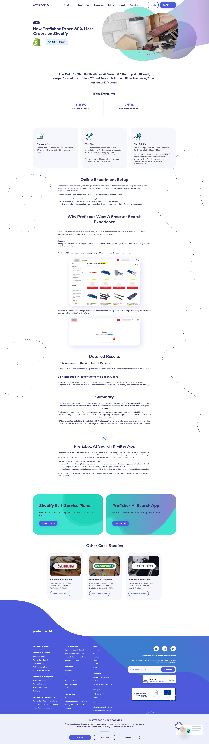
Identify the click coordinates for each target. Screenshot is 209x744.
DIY (66, 674)
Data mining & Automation (74, 653)
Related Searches (39, 684)
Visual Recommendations (42, 708)
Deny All (128, 737)
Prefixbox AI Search (41, 653)
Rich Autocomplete (40, 667)
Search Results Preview (42, 670)
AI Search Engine (39, 656)
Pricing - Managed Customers (76, 701)
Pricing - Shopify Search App (75, 705)
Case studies (69, 698)
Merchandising (38, 663)
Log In (153, 5)
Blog (95, 667)
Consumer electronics (72, 681)
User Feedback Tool (72, 660)
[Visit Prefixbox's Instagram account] (164, 648)
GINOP (95, 664)
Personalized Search (40, 660)
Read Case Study (60, 593)
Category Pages (39, 691)
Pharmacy (68, 670)
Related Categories (40, 687)
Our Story (97, 650)
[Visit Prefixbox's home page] (43, 5)
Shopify (96, 697)
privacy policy (97, 726)
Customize (104, 737)
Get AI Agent (168, 5)
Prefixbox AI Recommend (44, 697)
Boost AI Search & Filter (102, 711)
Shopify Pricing (48, 523)
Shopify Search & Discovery (103, 707)
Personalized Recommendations (45, 701)
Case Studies (83, 5)
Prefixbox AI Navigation (43, 677)
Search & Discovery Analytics (75, 657)
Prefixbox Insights (72, 646)
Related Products (39, 680)
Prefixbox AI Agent (41, 646)
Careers (96, 653)
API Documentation (100, 681)
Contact (96, 657)
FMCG (67, 677)
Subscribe (168, 669)
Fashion (67, 688)
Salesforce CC (98, 694)
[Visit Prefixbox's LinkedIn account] (173, 648)
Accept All (80, 737)
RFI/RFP (68, 708)
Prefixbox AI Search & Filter (72, 452)
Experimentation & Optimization (76, 650)
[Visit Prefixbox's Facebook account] (156, 648)
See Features (120, 523)
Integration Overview (101, 677)
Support (96, 660)
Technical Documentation (102, 684)
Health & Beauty (71, 684)
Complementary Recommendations (46, 704)
